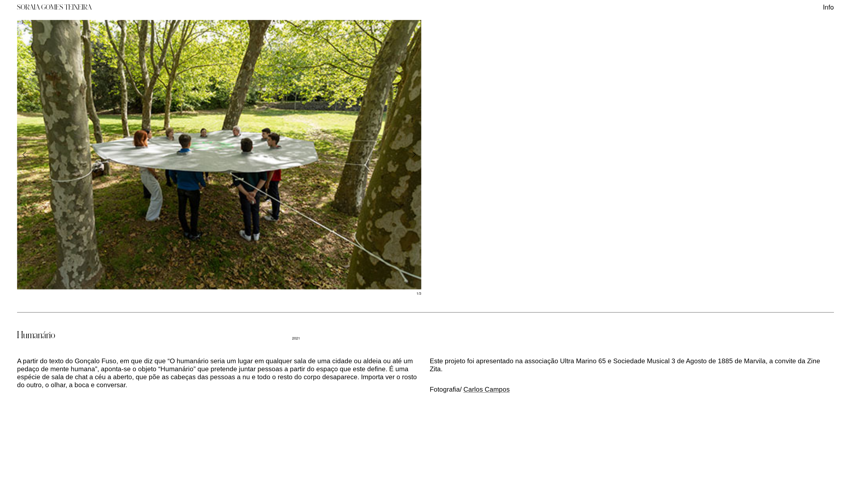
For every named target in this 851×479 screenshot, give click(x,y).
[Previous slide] (24, 155)
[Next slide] (414, 155)
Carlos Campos (486, 389)
